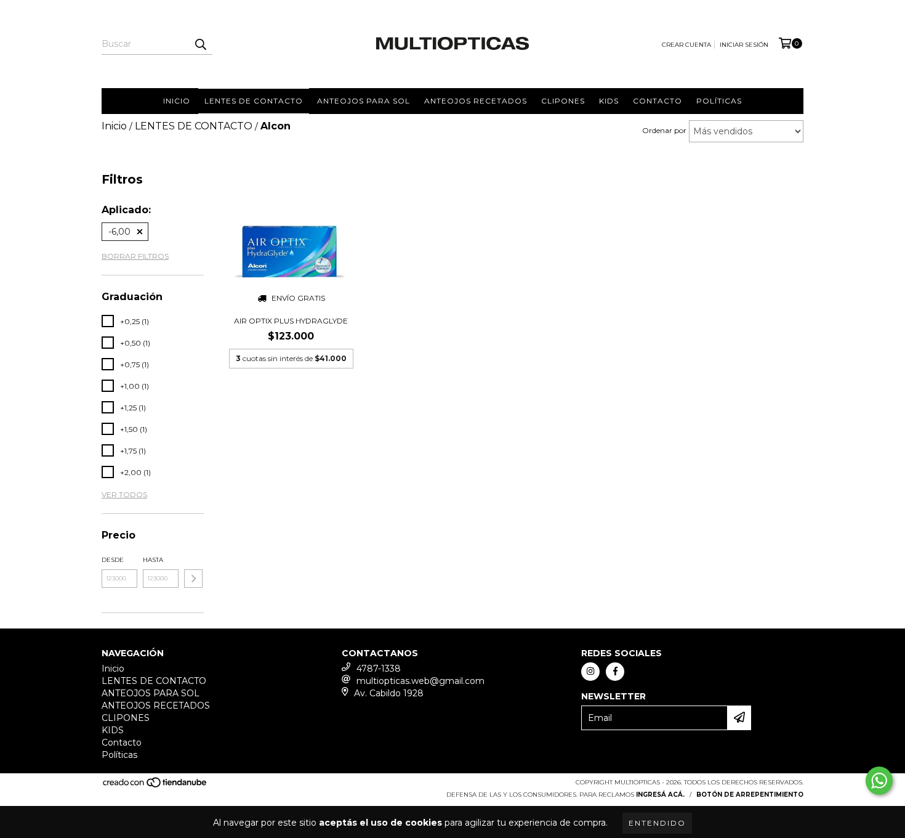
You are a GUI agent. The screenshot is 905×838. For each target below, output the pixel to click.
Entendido (657, 823)
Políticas (719, 100)
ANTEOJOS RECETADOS (475, 100)
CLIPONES (563, 100)
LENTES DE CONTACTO (253, 100)
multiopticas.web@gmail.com (420, 680)
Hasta (153, 560)
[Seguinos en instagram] (590, 671)
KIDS (609, 100)
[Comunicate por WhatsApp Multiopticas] (879, 781)
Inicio (176, 100)
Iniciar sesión (744, 45)
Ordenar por (664, 130)
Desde (113, 560)
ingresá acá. (660, 795)
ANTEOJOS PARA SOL (363, 100)
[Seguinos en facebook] (615, 671)
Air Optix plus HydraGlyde (291, 320)
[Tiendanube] (155, 786)
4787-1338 (378, 668)
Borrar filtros (135, 256)
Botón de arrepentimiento (749, 795)
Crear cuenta (686, 45)
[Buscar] (200, 44)
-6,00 (119, 231)
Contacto (657, 100)
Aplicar (193, 578)
